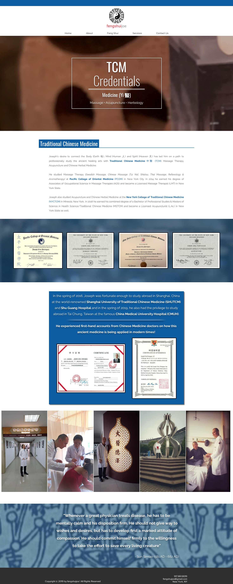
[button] (89, 33)
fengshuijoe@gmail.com (175, 579)
